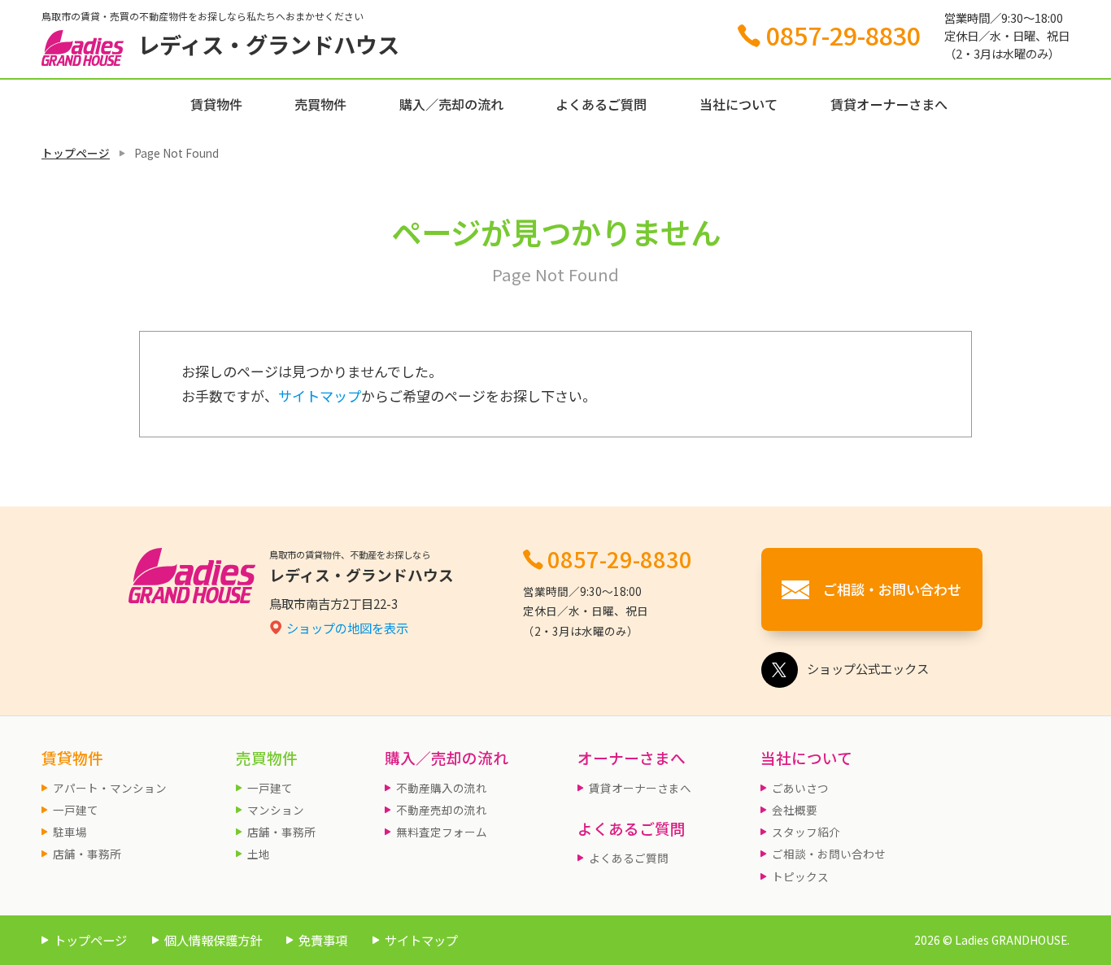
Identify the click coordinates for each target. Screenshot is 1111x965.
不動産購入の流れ (441, 788)
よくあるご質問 (601, 104)
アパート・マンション (110, 788)
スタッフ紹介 (806, 832)
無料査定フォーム (441, 832)
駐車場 (70, 832)
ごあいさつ (800, 788)
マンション (275, 810)
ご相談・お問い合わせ (829, 853)
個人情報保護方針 (213, 940)
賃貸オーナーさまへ (889, 104)
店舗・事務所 (87, 853)
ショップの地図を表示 (347, 628)
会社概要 (794, 810)
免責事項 (322, 940)
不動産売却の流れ (441, 810)
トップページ (75, 153)
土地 (258, 853)
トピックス (800, 876)
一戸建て (75, 810)
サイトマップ (319, 395)
